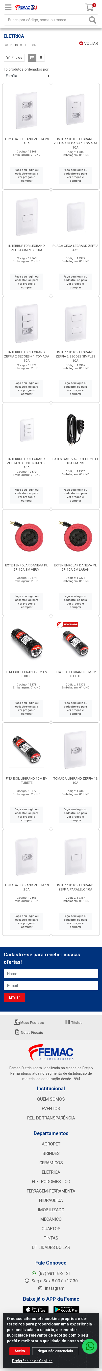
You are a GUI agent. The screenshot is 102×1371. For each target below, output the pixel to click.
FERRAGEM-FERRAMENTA (51, 1191)
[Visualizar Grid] (32, 58)
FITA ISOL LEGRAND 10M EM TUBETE (27, 780)
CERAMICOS (51, 1162)
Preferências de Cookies (32, 1361)
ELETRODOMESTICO (51, 1181)
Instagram (54, 1288)
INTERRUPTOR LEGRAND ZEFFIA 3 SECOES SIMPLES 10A (27, 463)
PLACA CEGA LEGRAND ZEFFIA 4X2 (75, 248)
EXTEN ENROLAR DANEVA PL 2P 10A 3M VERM (26, 567)
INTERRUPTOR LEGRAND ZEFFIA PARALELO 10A (75, 887)
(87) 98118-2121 (54, 1273)
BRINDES (51, 1153)
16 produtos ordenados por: (26, 69)
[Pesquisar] (92, 20)
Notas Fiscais (31, 1033)
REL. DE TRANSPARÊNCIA (51, 1118)
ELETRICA (51, 1172)
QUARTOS (51, 1228)
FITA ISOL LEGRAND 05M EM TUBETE (75, 674)
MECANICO (51, 1219)
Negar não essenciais (55, 1351)
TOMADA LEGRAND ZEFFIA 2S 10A (26, 141)
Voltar (90, 43)
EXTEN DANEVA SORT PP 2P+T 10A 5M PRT (75, 461)
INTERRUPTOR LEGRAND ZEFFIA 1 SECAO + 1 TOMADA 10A (75, 143)
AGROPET (51, 1144)
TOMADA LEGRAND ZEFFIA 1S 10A (75, 780)
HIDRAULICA (51, 1200)
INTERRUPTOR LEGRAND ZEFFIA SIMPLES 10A (26, 248)
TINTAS (51, 1238)
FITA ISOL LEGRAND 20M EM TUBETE (27, 674)
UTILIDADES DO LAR (51, 1247)
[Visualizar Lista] (40, 58)
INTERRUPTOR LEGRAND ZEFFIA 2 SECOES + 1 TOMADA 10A (26, 356)
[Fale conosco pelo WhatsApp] (89, 1346)
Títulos (76, 1023)
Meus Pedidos (32, 1023)
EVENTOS (51, 1108)
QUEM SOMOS (51, 1099)
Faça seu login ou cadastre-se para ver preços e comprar (27, 175)
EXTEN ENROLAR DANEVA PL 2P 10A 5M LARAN (75, 567)
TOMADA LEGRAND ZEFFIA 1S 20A (26, 887)
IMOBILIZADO (51, 1209)
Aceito (20, 1351)
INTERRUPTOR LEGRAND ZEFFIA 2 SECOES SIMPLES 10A (75, 356)
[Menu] (8, 7)
